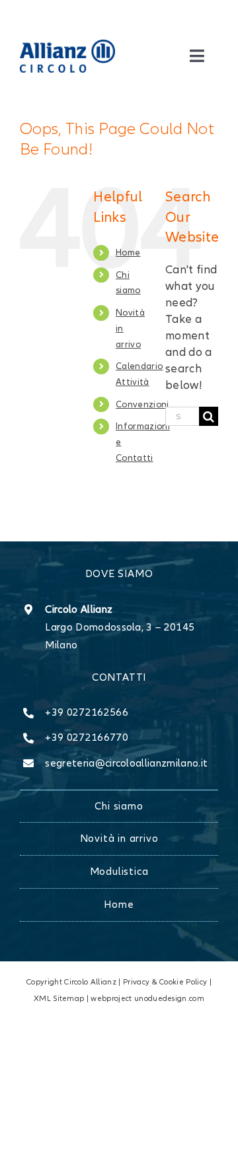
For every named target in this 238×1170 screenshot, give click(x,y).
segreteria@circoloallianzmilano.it (126, 763)
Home (128, 252)
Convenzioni (142, 404)
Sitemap (68, 999)
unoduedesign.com (169, 999)
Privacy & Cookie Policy (165, 982)
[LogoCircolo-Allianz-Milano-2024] (67, 45)
